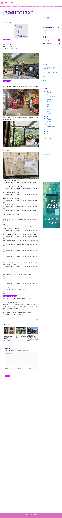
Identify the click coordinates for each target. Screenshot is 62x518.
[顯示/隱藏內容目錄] (26, 25)
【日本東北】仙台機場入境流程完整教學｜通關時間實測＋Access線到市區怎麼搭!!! (51, 82)
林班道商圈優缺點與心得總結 (21, 36)
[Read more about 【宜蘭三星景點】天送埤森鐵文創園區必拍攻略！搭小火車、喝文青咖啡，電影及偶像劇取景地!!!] (32, 330)
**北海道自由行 (48, 92)
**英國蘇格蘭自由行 (48, 109)
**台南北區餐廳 (48, 124)
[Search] (59, 40)
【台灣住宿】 (46, 131)
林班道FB (8, 51)
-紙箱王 (19, 30)
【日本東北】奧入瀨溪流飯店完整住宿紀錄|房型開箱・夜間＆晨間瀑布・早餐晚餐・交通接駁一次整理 (51, 79)
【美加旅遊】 (26, 6)
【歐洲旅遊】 (18, 6)
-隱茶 (19, 32)
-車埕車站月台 (20, 33)
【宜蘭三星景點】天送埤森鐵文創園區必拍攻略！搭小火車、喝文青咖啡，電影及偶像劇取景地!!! (32, 337)
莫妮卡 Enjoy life (10, 2)
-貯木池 (19, 31)
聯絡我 (54, 6)
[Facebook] (60, 6)
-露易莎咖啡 (20, 35)
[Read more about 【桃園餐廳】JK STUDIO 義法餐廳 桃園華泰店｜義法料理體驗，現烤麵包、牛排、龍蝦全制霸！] (9, 330)
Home (2, 8)
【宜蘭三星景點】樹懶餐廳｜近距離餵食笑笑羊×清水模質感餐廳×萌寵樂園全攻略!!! (21, 336)
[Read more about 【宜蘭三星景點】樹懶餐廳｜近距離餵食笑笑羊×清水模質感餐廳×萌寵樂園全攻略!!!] (21, 330)
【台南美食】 (41, 6)
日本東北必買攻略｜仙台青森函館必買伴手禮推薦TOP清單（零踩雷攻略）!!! (51, 68)
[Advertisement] (21, 19)
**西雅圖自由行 (48, 97)
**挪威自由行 (47, 108)
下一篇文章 (37, 319)
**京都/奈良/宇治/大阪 (49, 94)
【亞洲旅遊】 (11, 6)
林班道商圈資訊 (19, 26)
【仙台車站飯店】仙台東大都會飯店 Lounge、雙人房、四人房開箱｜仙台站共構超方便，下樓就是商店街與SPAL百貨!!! (51, 71)
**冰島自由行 (47, 106)
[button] (14, 6)
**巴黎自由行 (47, 102)
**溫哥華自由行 (48, 101)
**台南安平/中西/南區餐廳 (50, 126)
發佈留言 (4, 14)
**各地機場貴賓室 (48, 114)
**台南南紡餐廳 (48, 121)
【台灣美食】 (6, 339)
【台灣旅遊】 (48, 6)
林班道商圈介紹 (19, 27)
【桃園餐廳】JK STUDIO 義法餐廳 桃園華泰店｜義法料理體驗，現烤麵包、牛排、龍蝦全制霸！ (9, 336)
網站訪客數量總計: (46, 32)
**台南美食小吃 (48, 128)
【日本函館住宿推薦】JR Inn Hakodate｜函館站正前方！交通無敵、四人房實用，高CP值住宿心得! (51, 75)
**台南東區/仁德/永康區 (49, 123)
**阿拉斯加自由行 (48, 99)
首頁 (6, 6)
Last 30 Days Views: (47, 30)
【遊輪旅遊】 (33, 6)
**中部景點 (12, 8)
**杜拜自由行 (47, 111)
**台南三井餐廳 (48, 119)
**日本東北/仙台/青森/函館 (50, 96)
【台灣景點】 (6, 8)
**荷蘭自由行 (47, 104)
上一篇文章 (5, 319)
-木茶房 (19, 29)
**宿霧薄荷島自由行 (48, 113)
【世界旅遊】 (46, 91)
